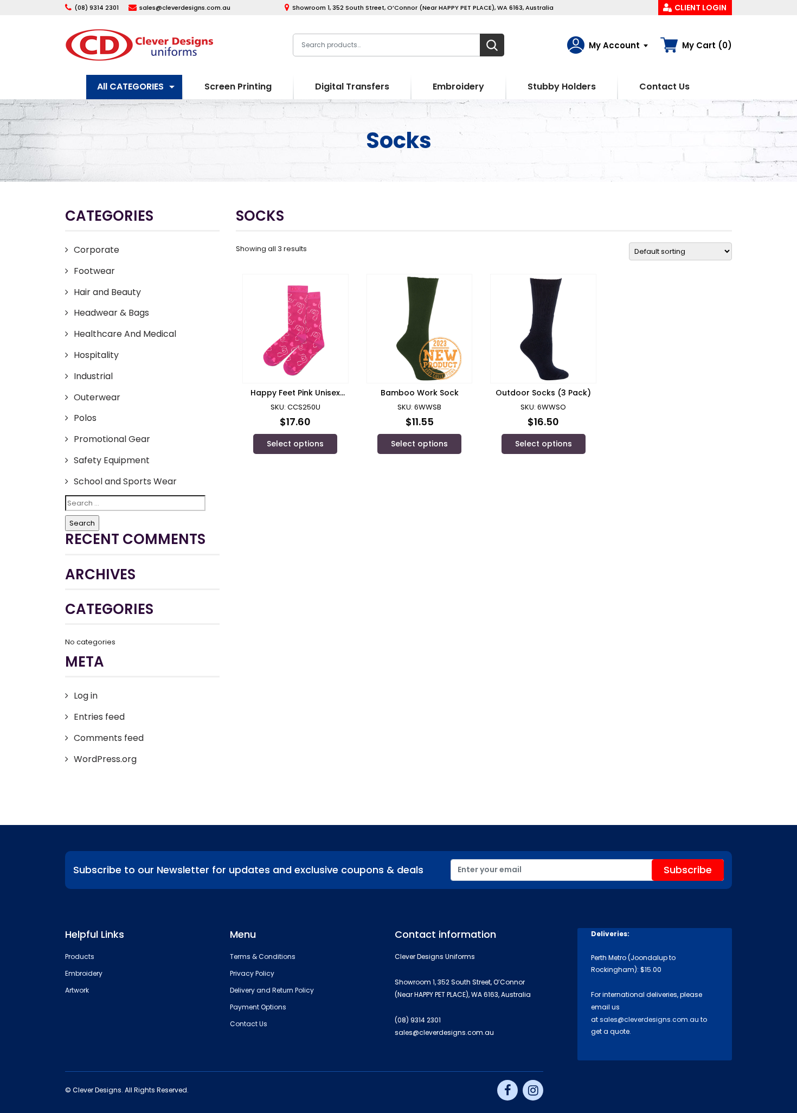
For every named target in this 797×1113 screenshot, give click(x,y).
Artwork (77, 990)
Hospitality (96, 355)
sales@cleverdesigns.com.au (184, 7)
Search (492, 45)
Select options (295, 443)
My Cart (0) (707, 45)
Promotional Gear (112, 439)
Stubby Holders (562, 86)
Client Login (700, 7)
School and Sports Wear (125, 481)
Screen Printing (238, 86)
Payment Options (258, 1007)
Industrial (93, 376)
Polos (85, 418)
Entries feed (99, 717)
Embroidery (458, 86)
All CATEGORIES (130, 86)
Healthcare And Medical (125, 334)
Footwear (94, 271)
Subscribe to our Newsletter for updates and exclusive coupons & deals (248, 870)
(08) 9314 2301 (96, 7)
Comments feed (109, 738)
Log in (86, 695)
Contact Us (664, 86)
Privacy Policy (252, 973)
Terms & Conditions (262, 956)
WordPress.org (105, 759)
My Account (614, 45)
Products (79, 956)
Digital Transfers (352, 86)
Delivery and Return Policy (272, 990)
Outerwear (97, 397)
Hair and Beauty (107, 292)
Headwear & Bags (111, 312)
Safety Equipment (112, 460)
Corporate (96, 250)
